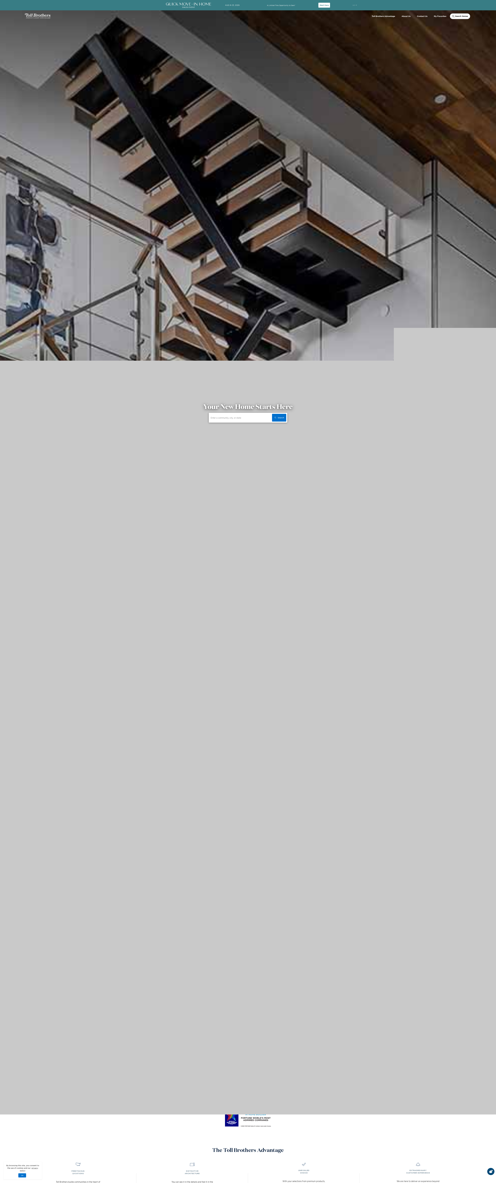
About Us (406, 16)
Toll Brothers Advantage (383, 16)
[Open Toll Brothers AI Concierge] (491, 1171)
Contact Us (422, 16)
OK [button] (22, 1175)
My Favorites (440, 16)
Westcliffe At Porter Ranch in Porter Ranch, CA (22, 1095)
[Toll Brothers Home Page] (38, 17)
